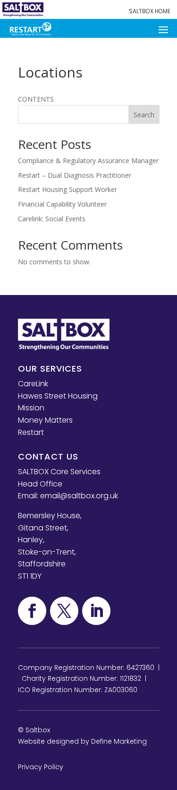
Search (144, 114)
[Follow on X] (64, 611)
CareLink (33, 383)
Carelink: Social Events (51, 218)
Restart (31, 432)
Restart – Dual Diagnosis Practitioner (74, 175)
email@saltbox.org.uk (79, 495)
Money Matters (45, 420)
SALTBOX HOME (149, 11)
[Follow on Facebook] (32, 611)
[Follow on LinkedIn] (96, 611)
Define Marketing (119, 741)
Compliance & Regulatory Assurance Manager (88, 160)
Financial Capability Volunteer (62, 204)
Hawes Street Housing (58, 396)
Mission (31, 407)
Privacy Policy (40, 767)
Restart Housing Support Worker (67, 189)
